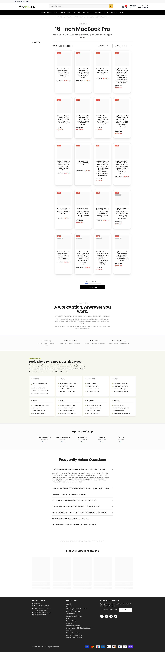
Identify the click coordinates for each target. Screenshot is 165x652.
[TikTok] (111, 616)
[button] (59, 46)
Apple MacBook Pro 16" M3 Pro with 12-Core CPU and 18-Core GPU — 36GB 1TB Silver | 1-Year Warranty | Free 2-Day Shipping (122, 213)
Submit (125, 610)
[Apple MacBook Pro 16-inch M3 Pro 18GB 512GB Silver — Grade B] (64, 199)
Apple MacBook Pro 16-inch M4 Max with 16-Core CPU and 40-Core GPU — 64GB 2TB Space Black (83, 120)
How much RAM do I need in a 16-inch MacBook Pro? (70, 494)
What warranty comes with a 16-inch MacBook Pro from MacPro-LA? (76, 506)
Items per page (100, 45)
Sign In (142, 6)
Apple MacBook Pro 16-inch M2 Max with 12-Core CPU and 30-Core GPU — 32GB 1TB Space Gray (63, 165)
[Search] (81, 6)
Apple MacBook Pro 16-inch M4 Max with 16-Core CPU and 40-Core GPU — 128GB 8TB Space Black (83, 212)
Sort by (117, 45)
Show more (93, 287)
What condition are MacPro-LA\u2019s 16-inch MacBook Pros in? (74, 500)
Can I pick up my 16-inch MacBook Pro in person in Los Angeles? (74, 525)
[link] (41, 585)
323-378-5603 (40, 612)
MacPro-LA (41, 647)
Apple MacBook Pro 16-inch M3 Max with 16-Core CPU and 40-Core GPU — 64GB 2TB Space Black (122, 256)
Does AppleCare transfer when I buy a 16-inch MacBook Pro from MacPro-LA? (79, 512)
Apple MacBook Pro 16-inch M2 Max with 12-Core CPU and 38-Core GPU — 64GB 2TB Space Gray (102, 120)
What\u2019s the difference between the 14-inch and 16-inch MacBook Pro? (78, 469)
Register (148, 5)
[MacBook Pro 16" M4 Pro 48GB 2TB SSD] (83, 152)
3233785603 (27, 1)
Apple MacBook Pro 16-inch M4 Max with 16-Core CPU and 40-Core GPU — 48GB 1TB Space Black (83, 73)
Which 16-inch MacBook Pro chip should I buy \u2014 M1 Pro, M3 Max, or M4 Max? (80, 488)
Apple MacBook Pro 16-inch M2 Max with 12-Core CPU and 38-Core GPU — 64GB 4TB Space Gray (63, 120)
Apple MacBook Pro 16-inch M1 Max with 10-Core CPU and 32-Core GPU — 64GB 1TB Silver (63, 255)
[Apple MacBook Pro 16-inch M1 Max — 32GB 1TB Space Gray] (102, 59)
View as (55, 45)
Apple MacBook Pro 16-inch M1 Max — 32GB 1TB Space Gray (102, 71)
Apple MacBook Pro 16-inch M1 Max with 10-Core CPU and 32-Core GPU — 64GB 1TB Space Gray (63, 73)
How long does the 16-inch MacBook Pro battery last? (70, 518)
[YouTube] (115, 616)
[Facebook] (102, 616)
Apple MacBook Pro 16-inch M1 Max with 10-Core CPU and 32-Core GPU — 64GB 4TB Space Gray (102, 212)
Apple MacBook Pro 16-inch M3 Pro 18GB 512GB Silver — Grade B (63, 210)
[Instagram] (106, 616)
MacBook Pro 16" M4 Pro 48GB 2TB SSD (83, 163)
